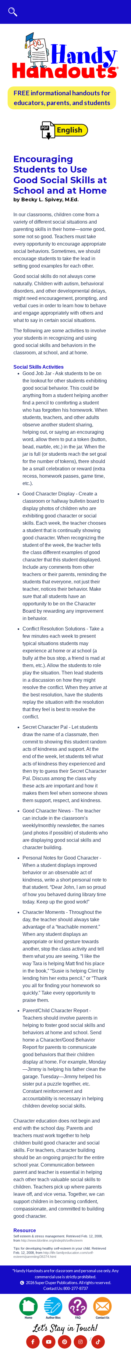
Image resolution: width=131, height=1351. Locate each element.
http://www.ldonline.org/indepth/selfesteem (52, 1240)
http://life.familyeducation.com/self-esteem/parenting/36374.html (53, 1254)
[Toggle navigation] (13, 12)
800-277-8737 (75, 1288)
